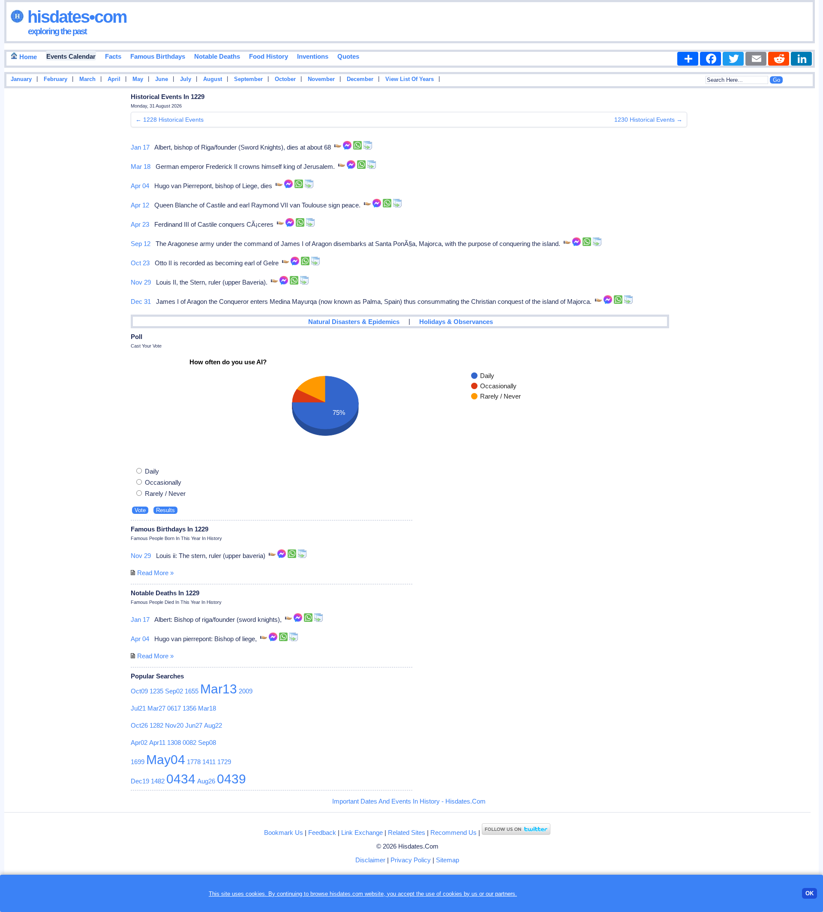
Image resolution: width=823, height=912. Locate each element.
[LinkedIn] (801, 59)
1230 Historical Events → (648, 119)
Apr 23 (140, 224)
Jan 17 (140, 147)
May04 (165, 760)
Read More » (155, 572)
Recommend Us (453, 832)
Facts (113, 56)
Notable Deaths (217, 56)
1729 (224, 761)
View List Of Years (409, 79)
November (321, 79)
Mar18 (207, 708)
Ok (809, 893)
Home (27, 56)
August (212, 79)
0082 (189, 742)
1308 (174, 742)
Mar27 (156, 708)
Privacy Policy (410, 860)
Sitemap (447, 860)
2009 (245, 691)
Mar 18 (140, 166)
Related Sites (406, 832)
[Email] (756, 59)
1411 (209, 761)
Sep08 (207, 742)
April (114, 79)
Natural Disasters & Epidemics (353, 321)
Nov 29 (141, 282)
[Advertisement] (793, 228)
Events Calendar (71, 56)
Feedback (322, 832)
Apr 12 (140, 205)
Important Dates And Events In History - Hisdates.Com (409, 801)
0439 (231, 779)
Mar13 (218, 689)
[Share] (687, 59)
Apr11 (157, 742)
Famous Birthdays (157, 56)
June (161, 79)
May (137, 79)
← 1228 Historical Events (169, 119)
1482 (158, 781)
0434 (180, 779)
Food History (268, 56)
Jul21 (138, 708)
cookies (452, 894)
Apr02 (139, 742)
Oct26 (139, 725)
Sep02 (174, 691)
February (55, 79)
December (360, 79)
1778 (194, 761)
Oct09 (139, 691)
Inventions (312, 56)
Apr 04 (140, 185)
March (87, 79)
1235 (156, 691)
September (248, 79)
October (285, 79)
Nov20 (174, 725)
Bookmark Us (283, 832)
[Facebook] (710, 59)
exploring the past (57, 31)
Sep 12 (140, 243)
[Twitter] (733, 59)
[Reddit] (778, 59)
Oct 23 (140, 263)
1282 (156, 725)
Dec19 (140, 781)
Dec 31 (141, 301)
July (185, 79)
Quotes (348, 56)
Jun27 (193, 725)
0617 (174, 708)
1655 (191, 691)
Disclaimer (370, 860)
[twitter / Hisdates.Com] (516, 832)
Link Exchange (362, 832)
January (21, 79)
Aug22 (213, 725)
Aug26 (206, 781)
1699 (137, 761)
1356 (189, 708)
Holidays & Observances (456, 321)
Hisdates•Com (75, 16)
